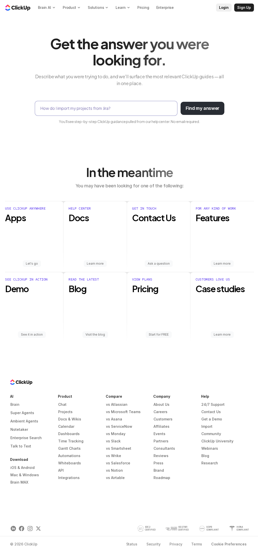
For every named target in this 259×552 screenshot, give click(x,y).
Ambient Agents (24, 421)
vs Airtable (115, 477)
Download (19, 459)
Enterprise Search (26, 438)
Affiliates (161, 426)
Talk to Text (20, 446)
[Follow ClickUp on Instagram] (30, 528)
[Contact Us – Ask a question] (158, 236)
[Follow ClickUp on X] (38, 528)
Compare (114, 396)
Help (205, 396)
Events (159, 434)
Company (161, 396)
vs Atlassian (116, 404)
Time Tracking (70, 441)
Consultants (164, 448)
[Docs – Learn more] (95, 236)
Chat (62, 404)
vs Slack (113, 441)
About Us (161, 404)
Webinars (209, 448)
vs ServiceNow (119, 426)
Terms (196, 544)
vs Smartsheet (118, 448)
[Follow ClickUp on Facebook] (21, 528)
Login (224, 7)
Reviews (161, 456)
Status (131, 544)
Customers (163, 419)
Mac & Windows (24, 475)
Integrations (69, 477)
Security (153, 544)
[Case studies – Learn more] (222, 307)
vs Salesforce (118, 463)
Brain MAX (19, 482)
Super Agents (22, 413)
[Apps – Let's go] (34, 236)
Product (65, 396)
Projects (65, 412)
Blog (205, 456)
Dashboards (69, 434)
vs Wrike (113, 456)
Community (211, 434)
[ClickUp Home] (17, 7)
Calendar (66, 426)
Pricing (143, 7)
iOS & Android (22, 467)
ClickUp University (217, 441)
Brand (159, 470)
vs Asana (114, 419)
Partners (161, 441)
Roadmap (162, 477)
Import (206, 426)
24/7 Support (213, 404)
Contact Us (211, 412)
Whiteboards (69, 463)
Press (158, 463)
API (61, 470)
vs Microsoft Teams (123, 412)
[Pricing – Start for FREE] (158, 307)
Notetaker (19, 429)
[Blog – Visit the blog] (95, 307)
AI (11, 396)
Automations (69, 456)
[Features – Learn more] (222, 236)
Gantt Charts (69, 448)
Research (209, 463)
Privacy (175, 544)
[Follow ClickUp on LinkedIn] (13, 528)
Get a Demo (211, 419)
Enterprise (165, 7)
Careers (160, 412)
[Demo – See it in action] (34, 307)
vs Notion (114, 470)
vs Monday (115, 434)
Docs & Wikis (69, 419)
